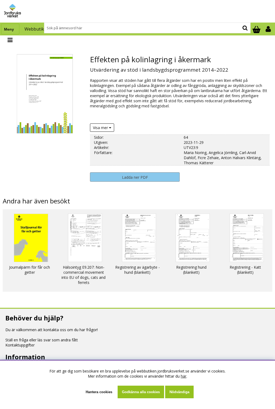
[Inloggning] (268, 29)
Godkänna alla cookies (141, 392)
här (183, 376)
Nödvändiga (179, 392)
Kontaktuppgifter (20, 345)
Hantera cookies (99, 392)
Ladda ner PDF (135, 177)
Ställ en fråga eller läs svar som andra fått (41, 339)
